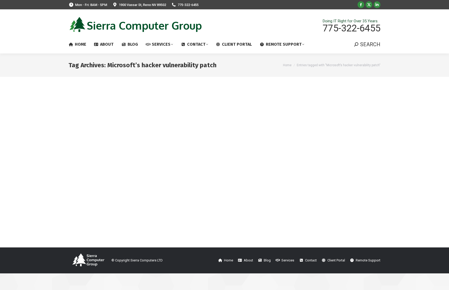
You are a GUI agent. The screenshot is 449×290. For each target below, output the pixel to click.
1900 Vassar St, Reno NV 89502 (142, 5)
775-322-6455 (188, 5)
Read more (78, 243)
